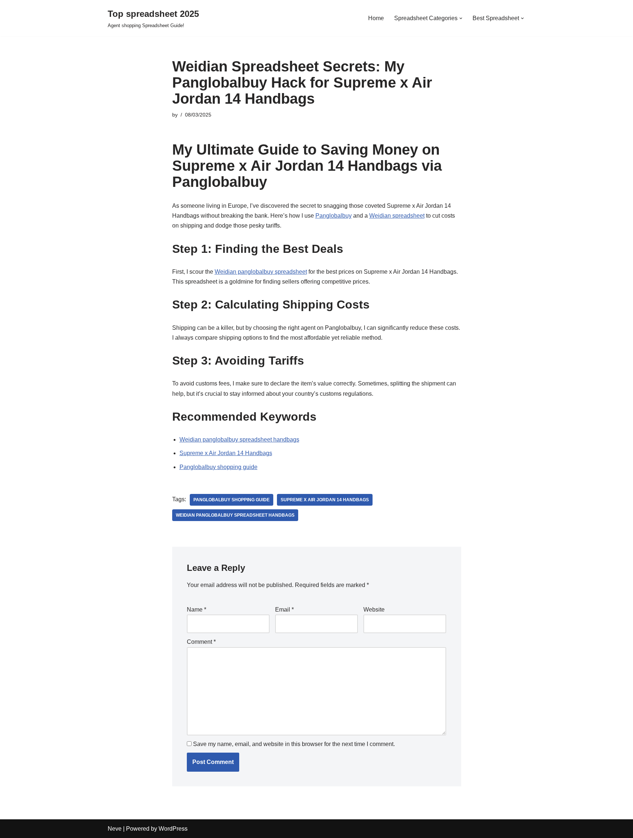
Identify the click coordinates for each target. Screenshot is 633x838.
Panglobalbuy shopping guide (218, 467)
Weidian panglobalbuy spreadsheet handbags (239, 439)
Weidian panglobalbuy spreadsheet (261, 272)
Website (374, 609)
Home (376, 18)
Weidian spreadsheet (397, 216)
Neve (115, 829)
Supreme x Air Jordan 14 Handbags (225, 453)
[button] (460, 18)
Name (196, 609)
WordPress (173, 829)
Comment (201, 642)
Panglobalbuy (333, 216)
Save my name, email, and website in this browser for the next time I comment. (294, 744)
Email (284, 609)
